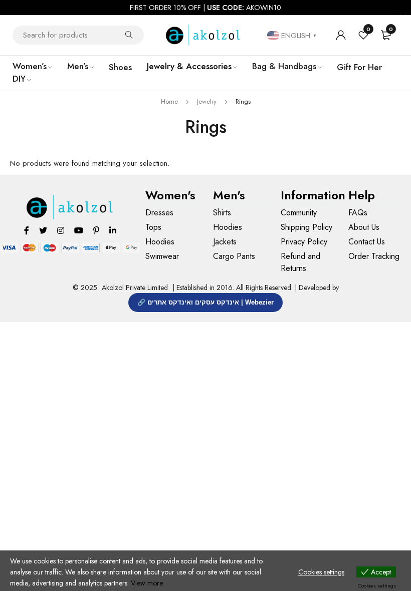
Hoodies (159, 241)
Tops (153, 227)
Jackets (225, 241)
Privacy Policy (304, 241)
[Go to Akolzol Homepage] (70, 207)
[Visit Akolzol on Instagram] (60, 230)
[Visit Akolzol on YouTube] (78, 230)
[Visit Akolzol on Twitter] (43, 230)
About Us (363, 227)
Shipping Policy (306, 227)
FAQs (357, 212)
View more (147, 583)
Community (299, 212)
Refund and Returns (300, 262)
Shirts (222, 212)
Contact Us (366, 241)
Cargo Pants (234, 256)
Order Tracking (373, 256)
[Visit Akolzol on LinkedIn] (112, 230)
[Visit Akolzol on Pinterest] (96, 230)
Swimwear (162, 256)
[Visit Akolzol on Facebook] (26, 230)
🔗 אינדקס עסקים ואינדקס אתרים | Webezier (205, 302)
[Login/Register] (341, 35)
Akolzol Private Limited (135, 287)
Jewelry (207, 101)
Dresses (159, 212)
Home (169, 101)
